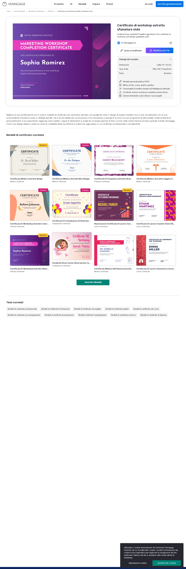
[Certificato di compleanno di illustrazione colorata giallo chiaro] (71, 204)
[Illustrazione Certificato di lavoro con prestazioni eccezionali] (113, 205)
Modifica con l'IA (161, 50)
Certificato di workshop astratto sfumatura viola (29, 269)
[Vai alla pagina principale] (14, 4)
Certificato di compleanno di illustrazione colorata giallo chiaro (71, 221)
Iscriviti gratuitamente (169, 4)
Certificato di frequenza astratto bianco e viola (113, 179)
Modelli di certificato (36, 11)
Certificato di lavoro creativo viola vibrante (156, 224)
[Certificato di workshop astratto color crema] (29, 205)
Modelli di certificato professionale (22, 309)
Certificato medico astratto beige (26, 179)
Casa (8, 11)
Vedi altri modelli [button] (93, 282)
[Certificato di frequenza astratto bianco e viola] (113, 160)
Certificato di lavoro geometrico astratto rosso (156, 269)
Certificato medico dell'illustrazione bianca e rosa (113, 269)
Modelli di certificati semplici (117, 309)
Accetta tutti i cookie (167, 563)
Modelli (82, 4)
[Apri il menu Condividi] (170, 43)
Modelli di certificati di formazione (55, 309)
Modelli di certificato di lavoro (123, 315)
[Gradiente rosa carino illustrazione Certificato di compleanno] (71, 246)
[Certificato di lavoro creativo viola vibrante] (156, 205)
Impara (96, 4)
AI (71, 4)
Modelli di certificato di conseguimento (24, 315)
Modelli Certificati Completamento (92, 315)
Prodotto (59, 4)
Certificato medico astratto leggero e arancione (156, 179)
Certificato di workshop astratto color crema (29, 224)
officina (51, 11)
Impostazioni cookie (138, 563)
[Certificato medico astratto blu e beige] (71, 160)
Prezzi (109, 4)
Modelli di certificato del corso (146, 309)
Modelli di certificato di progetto (87, 309)
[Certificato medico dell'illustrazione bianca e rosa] (113, 250)
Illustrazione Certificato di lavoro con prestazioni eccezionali (113, 224)
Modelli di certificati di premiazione (59, 315)
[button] (131, 50)
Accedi (149, 4)
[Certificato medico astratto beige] (29, 160)
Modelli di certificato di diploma (153, 315)
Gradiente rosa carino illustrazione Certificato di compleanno (71, 263)
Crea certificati (19, 11)
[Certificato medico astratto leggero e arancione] (156, 160)
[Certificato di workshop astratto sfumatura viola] (29, 250)
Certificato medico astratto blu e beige (71, 179)
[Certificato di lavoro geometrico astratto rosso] (156, 250)
